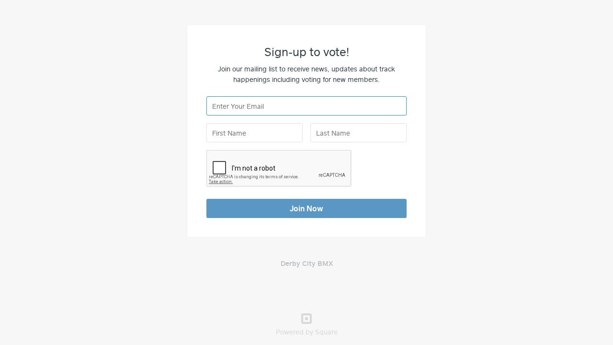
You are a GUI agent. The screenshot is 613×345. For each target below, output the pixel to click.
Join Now (306, 208)
